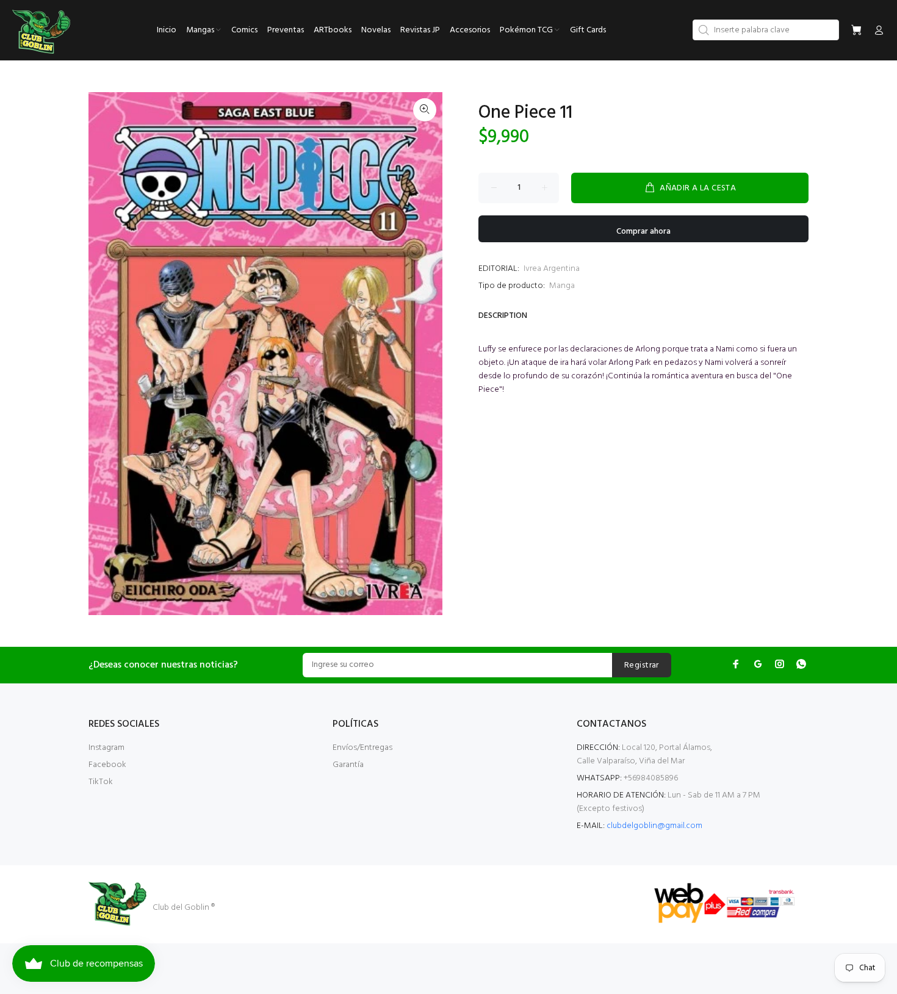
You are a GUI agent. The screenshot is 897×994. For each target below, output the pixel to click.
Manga (562, 286)
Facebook (107, 765)
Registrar (641, 665)
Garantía (348, 765)
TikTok (100, 782)
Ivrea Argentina (552, 269)
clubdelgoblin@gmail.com (654, 826)
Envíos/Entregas (362, 748)
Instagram (106, 748)
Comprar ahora (643, 232)
